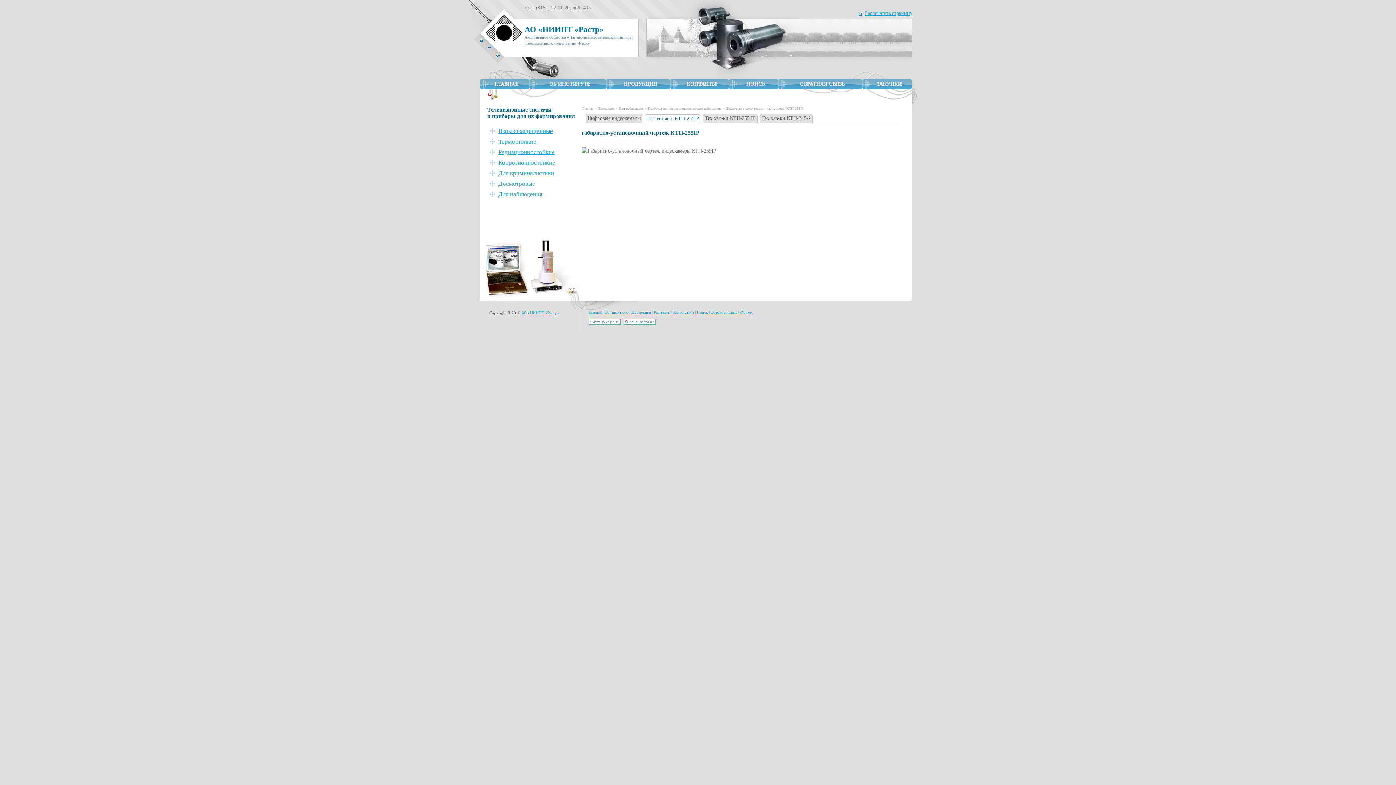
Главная (588, 108)
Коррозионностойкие (526, 162)
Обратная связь (724, 312)
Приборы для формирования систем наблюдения (685, 108)
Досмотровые (516, 183)
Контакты (662, 312)
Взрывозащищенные (525, 131)
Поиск (702, 312)
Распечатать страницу (888, 13)
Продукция (606, 108)
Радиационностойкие (526, 152)
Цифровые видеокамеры (744, 108)
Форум (746, 312)
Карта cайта (683, 312)
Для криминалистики (526, 173)
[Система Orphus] (605, 323)
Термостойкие (517, 141)
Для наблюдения (631, 108)
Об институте (617, 312)
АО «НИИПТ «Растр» (540, 313)
